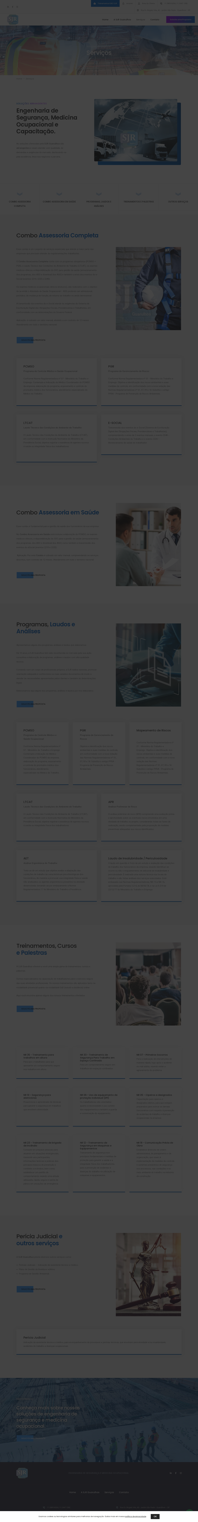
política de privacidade (135, 1516)
